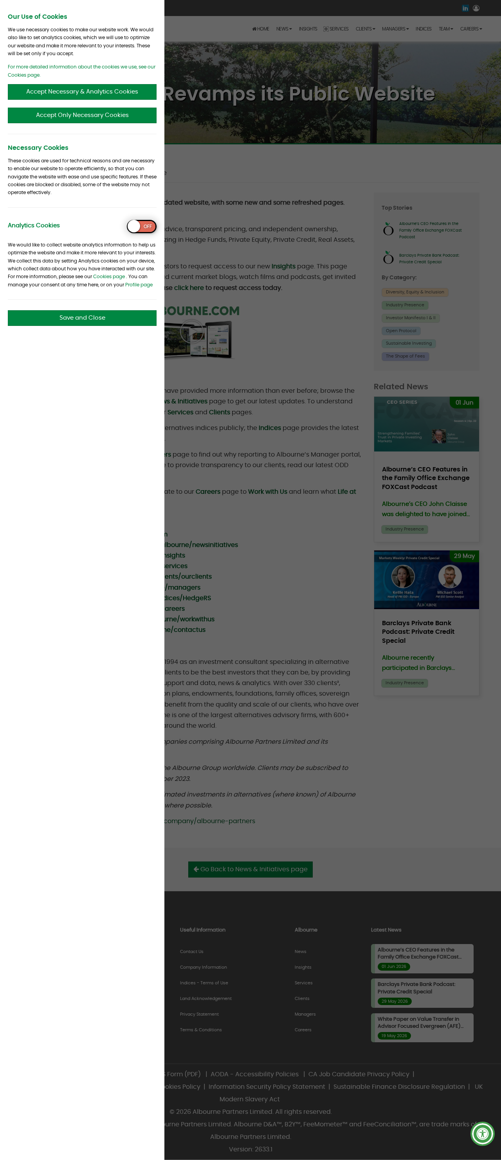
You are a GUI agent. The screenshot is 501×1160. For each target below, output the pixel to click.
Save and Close (82, 318)
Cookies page (109, 276)
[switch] (142, 226)
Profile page (139, 284)
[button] (482, 1133)
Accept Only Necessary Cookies (82, 115)
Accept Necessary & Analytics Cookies (82, 92)
